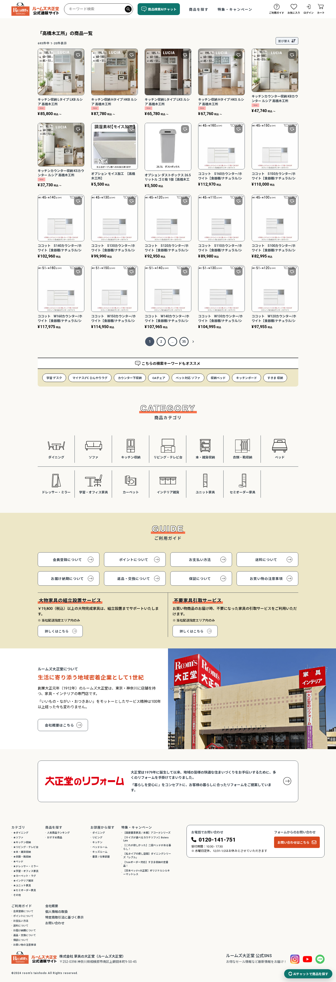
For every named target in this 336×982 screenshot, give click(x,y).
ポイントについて (133, 560)
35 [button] (184, 341)
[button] (193, 341)
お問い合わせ (54, 923)
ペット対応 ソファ (188, 378)
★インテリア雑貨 (23, 880)
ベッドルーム (99, 847)
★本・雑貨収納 (22, 851)
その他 (17, 895)
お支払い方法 (200, 560)
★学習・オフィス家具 (25, 871)
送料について (266, 560)
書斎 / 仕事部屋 (101, 856)
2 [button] (161, 341)
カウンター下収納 (130, 378)
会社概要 (51, 906)
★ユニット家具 (22, 885)
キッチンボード (246, 378)
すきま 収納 (275, 378)
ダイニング (98, 832)
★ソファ (18, 837)
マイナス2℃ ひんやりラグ (89, 378)
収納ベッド (218, 378)
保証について (200, 579)
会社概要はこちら (59, 725)
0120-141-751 (217, 840)
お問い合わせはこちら (293, 842)
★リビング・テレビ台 (25, 847)
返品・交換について (133, 579)
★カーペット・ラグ (24, 875)
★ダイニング (20, 832)
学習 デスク (54, 378)
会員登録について (67, 560)
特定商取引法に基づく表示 (64, 917)
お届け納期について (67, 579)
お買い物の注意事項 (266, 579)
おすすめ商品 (54, 837)
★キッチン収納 (22, 842)
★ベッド (18, 861)
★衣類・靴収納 (22, 856)
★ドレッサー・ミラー (25, 866)
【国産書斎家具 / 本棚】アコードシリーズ (147, 832)
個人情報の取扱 (56, 912)
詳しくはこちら (57, 631)
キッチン (97, 842)
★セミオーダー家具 (24, 890)
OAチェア (158, 378)
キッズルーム (99, 851)
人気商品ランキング (58, 832)
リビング (97, 837)
